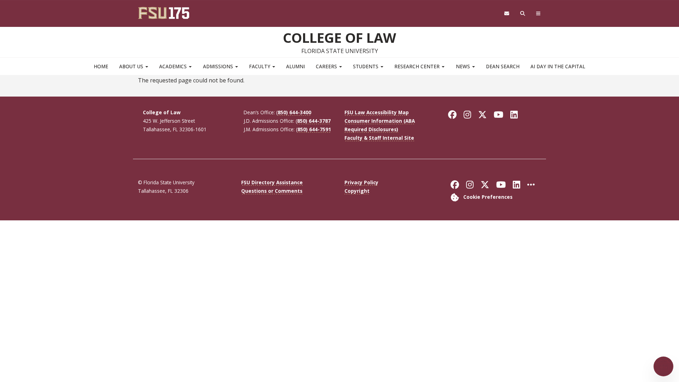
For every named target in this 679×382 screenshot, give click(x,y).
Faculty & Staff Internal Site (379, 137)
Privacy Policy (361, 182)
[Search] (523, 13)
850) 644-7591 (314, 129)
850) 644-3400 (294, 112)
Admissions (218, 66)
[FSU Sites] (538, 13)
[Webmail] (506, 13)
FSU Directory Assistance (272, 182)
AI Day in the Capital (557, 66)
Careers (327, 66)
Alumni (295, 66)
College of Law (339, 37)
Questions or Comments (271, 190)
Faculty (260, 66)
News (463, 66)
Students (366, 66)
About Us (132, 66)
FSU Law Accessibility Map (376, 112)
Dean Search (503, 66)
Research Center (417, 66)
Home (101, 66)
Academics (173, 66)
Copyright (357, 190)
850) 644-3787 (314, 120)
